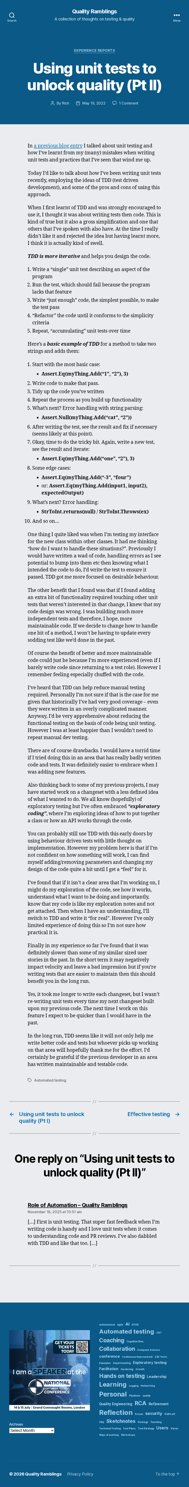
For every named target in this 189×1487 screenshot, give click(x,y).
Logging (134, 1385)
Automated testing (50, 1080)
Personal (113, 1394)
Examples (105, 1363)
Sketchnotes (120, 1421)
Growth (140, 1369)
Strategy (143, 1422)
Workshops (128, 1434)
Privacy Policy (80, 1474)
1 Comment (129, 103)
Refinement (159, 1404)
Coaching (111, 1340)
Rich (65, 103)
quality (147, 1395)
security (153, 1413)
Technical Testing (110, 1428)
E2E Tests (161, 1356)
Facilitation (108, 1369)
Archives (16, 1424)
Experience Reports (94, 50)
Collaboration (117, 1348)
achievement (107, 1324)
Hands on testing (122, 1375)
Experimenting (122, 1363)
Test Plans (129, 1428)
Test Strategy (146, 1428)
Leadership (156, 1376)
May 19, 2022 (94, 103)
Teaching (156, 1422)
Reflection (116, 1412)
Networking (148, 1385)
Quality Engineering (115, 1404)
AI (127, 1323)
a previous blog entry (58, 146)
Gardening (127, 1369)
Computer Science (148, 1349)
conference (109, 1356)
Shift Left (169, 1414)
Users (162, 1427)
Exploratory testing (150, 1362)
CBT (159, 1332)
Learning (113, 1384)
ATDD (135, 1324)
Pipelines (135, 1395)
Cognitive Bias (135, 1341)
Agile (120, 1324)
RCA (140, 1403)
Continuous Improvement (137, 1356)
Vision (174, 1428)
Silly (101, 1422)
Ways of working (109, 1434)
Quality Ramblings (94, 11)
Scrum (139, 1414)
